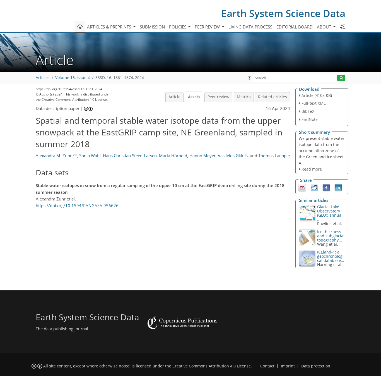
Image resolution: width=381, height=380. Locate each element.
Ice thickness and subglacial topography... (330, 236)
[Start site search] (341, 78)
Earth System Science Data (283, 13)
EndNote (310, 119)
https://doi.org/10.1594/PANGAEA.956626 (77, 205)
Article (174, 96)
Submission (152, 27)
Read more (312, 169)
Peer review (218, 96)
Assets (194, 96)
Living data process (250, 27)
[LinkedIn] (338, 187)
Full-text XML (313, 103)
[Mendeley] (302, 187)
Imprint (288, 366)
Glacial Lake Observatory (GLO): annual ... (330, 213)
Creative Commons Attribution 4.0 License (211, 366)
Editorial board (294, 27)
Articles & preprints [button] (109, 27)
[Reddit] (314, 187)
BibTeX (308, 111)
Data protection (315, 366)
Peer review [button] (208, 27)
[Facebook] (326, 187)
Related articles (272, 96)
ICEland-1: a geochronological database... (330, 256)
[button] (250, 77)
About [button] (324, 27)
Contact (267, 366)
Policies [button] (178, 27)
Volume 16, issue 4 (72, 77)
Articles (43, 77)
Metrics (244, 96)
